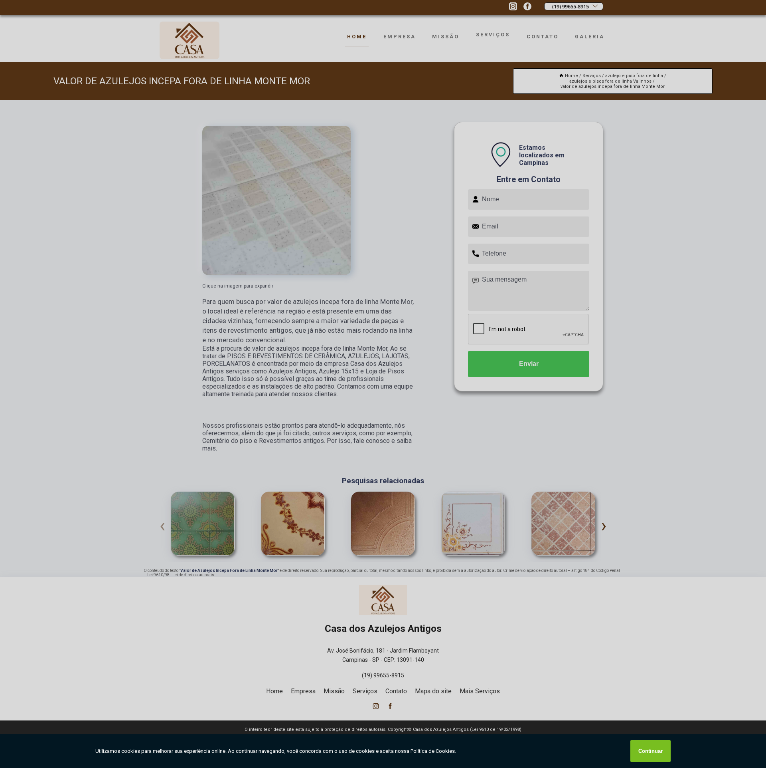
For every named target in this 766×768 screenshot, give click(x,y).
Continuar (650, 751)
